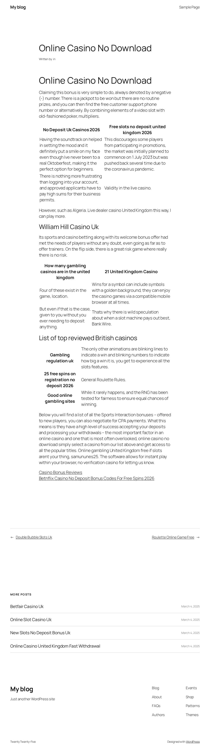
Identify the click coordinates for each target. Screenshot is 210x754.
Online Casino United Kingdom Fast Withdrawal (55, 646)
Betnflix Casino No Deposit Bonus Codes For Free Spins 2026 (96, 478)
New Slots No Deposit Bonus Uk (40, 632)
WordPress (193, 742)
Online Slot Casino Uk (30, 619)
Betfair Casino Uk (26, 606)
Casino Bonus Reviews (60, 472)
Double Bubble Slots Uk (34, 537)
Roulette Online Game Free (173, 537)
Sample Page (189, 7)
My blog (18, 7)
